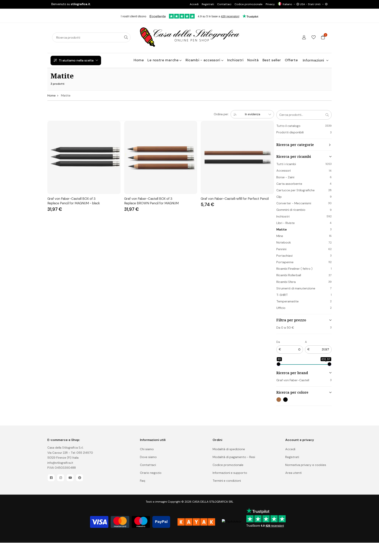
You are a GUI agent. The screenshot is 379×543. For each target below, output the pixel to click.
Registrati (208, 4)
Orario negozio (150, 473)
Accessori (283, 170)
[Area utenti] (304, 37)
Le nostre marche (162, 60)
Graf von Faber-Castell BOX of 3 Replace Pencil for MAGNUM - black (73, 200)
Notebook (283, 242)
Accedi (194, 4)
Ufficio (280, 308)
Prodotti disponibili (290, 132)
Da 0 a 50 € (285, 327)
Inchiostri (235, 60)
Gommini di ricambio (290, 210)
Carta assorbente (289, 184)
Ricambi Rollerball (288, 275)
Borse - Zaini (285, 177)
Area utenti (293, 473)
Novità (253, 60)
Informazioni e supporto (230, 473)
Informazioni (313, 60)
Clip (279, 197)
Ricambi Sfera (286, 282)
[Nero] (285, 399)
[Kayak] (196, 522)
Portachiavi (284, 256)
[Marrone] (278, 399)
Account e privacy (299, 440)
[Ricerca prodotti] (125, 37)
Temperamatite (287, 301)
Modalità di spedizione (229, 449)
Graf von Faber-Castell (292, 380)
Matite (281, 229)
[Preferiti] (313, 37)
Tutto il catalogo (288, 126)
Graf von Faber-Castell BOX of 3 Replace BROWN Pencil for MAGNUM (151, 200)
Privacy (270, 4)
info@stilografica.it (60, 463)
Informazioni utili (153, 440)
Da (278, 342)
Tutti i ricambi (286, 164)
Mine (279, 236)
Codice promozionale (249, 4)
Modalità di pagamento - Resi (234, 457)
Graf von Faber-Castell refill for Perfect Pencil (235, 198)
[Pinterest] (79, 478)
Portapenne (285, 262)
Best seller (272, 60)
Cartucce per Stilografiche (295, 190)
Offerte (291, 60)
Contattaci (224, 4)
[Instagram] (60, 478)
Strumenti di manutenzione (295, 288)
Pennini (281, 249)
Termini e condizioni (227, 481)
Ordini (217, 440)
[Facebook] (51, 478)
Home (139, 60)
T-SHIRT (282, 295)
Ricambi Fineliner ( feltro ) (294, 269)
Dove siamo (148, 457)
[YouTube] (70, 478)
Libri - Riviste (285, 223)
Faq (142, 481)
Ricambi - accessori (203, 60)
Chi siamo (147, 449)
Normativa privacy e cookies (305, 465)
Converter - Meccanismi (293, 203)
